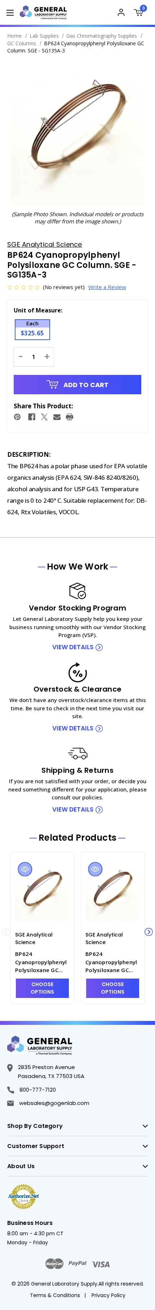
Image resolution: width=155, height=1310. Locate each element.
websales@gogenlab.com (54, 1103)
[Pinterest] (17, 417)
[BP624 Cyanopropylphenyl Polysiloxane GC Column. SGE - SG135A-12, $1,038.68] (112, 892)
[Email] (57, 417)
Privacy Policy (108, 1295)
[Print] (69, 417)
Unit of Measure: (38, 310)
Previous (6, 932)
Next (148, 932)
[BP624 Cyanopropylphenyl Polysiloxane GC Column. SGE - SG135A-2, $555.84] (42, 892)
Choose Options (42, 988)
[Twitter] (44, 417)
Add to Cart (85, 384)
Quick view (25, 869)
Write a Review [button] (107, 287)
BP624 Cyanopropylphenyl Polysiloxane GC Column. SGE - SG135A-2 (41, 962)
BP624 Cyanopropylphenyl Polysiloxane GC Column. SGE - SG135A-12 (111, 962)
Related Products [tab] (77, 838)
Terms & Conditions (55, 1295)
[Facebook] (31, 417)
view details (72, 647)
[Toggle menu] (10, 12)
